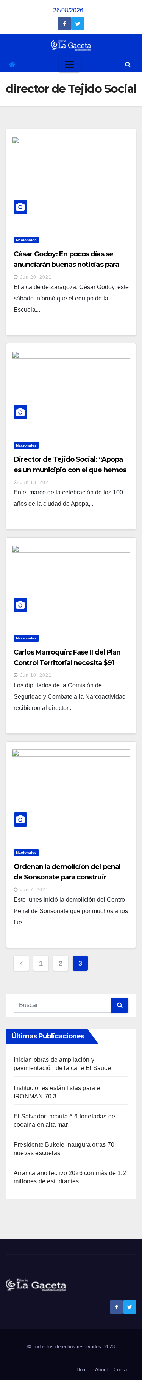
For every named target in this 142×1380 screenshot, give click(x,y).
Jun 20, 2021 (35, 277)
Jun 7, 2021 (34, 889)
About (101, 1369)
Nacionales (26, 240)
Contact (122, 1369)
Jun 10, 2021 (35, 675)
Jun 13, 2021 (35, 482)
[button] (127, 64)
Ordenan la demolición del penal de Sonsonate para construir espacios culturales (67, 877)
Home (82, 1369)
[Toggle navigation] (69, 64)
